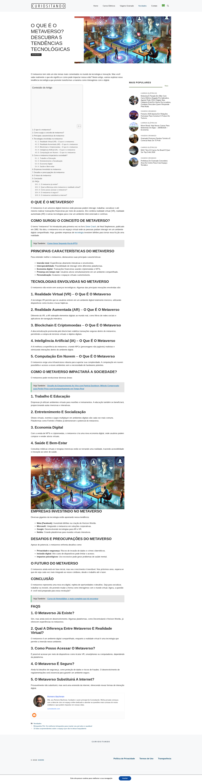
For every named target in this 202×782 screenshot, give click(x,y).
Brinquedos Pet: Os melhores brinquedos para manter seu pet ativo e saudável (63, 726)
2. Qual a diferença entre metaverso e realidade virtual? (59, 187)
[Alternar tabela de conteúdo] (77, 126)
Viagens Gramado (127, 6)
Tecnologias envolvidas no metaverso (48, 139)
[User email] (34, 715)
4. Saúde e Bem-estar (46, 166)
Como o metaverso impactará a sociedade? (50, 155)
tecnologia (79, 232)
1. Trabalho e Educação (47, 158)
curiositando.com (53, 709)
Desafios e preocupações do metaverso (49, 172)
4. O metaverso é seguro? (48, 192)
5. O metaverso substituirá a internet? (53, 195)
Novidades (142, 6)
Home (95, 6)
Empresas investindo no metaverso (47, 169)
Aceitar (125, 778)
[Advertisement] (56, 106)
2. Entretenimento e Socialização (50, 161)
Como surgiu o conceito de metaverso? (49, 133)
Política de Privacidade (124, 758)
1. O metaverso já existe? (48, 184)
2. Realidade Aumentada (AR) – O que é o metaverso (58, 144)
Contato (154, 6)
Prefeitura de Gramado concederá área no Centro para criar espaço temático (154, 163)
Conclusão (38, 178)
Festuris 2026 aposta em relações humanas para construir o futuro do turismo (155, 116)
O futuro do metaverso (42, 175)
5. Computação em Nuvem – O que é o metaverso (57, 152)
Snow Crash (90, 226)
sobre (41, 760)
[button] (168, 5)
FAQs (37, 181)
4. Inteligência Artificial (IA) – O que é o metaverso (56, 150)
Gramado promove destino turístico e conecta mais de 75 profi (155, 139)
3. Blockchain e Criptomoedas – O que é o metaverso (58, 147)
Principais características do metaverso (49, 136)
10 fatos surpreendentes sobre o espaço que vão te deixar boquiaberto (60, 728)
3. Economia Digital (45, 164)
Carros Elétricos (109, 6)
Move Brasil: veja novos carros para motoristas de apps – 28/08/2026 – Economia (155, 128)
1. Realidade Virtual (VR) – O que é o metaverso (56, 142)
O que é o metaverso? (42, 130)
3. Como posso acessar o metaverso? (53, 190)
